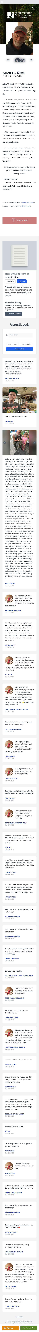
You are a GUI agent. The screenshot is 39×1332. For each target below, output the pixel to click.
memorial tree (27, 202)
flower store (26, 206)
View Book (10, 281)
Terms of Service (25, 1323)
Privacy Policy (14, 1323)
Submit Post (19, 349)
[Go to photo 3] (19, 454)
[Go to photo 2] (20, 411)
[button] (19, 400)
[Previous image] (4, 400)
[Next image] (34, 400)
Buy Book (22, 281)
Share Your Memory (13, 314)
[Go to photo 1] (18, 411)
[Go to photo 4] (20, 454)
